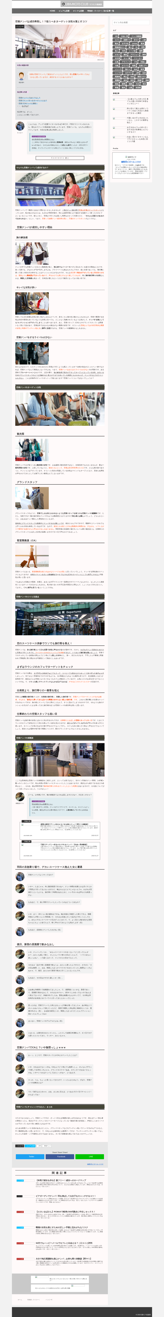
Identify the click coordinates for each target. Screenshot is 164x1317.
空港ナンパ (47, 1146)
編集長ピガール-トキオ (131, 162)
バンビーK (20, 1146)
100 (39, 1146)
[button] (148, 22)
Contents (57, 158)
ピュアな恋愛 (30, 1146)
